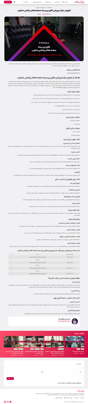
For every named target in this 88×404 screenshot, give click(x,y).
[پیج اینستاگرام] (10, 402)
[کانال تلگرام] (8, 402)
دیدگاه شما (78, 364)
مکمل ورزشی (60, 349)
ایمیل (42, 371)
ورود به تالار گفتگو (68, 398)
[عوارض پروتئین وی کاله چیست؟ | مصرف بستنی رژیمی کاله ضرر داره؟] (54, 346)
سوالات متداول (58, 398)
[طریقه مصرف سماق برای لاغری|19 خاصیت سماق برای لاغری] (34, 346)
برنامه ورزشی (48, 2)
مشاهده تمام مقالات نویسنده (64, 321)
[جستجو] (14, 2)
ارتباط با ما (26, 2)
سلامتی (78, 349)
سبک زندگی (37, 349)
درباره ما (82, 398)
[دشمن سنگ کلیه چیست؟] (74, 346)
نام (80, 371)
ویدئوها (39, 14)
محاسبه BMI (65, 2)
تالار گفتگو (8, 2)
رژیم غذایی (57, 2)
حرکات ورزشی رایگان (36, 2)
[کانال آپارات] (5, 402)
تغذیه (82, 349)
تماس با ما (76, 398)
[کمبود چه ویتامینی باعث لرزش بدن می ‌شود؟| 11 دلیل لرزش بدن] (13, 346)
